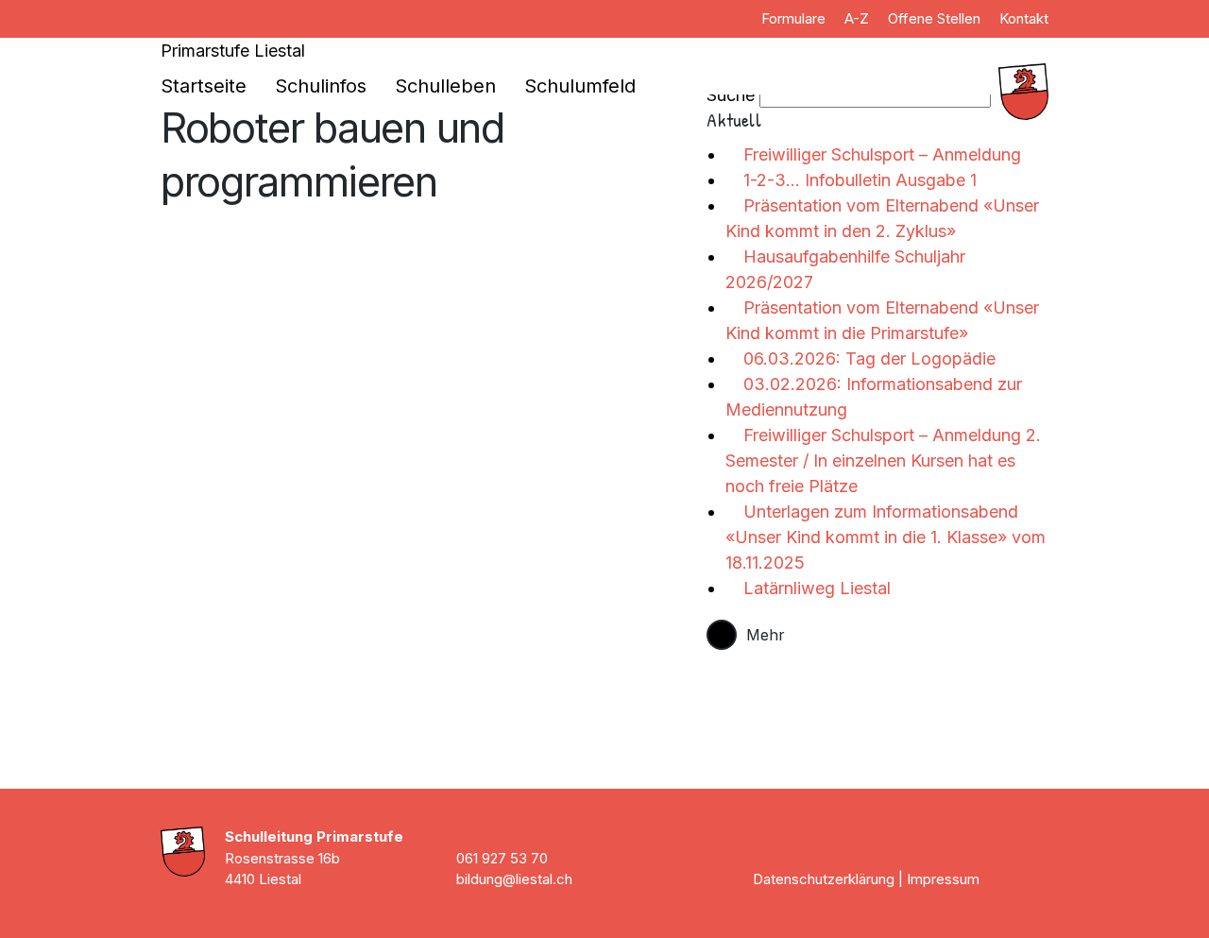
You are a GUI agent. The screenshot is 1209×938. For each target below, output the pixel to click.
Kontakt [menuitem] (1023, 18)
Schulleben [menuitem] (445, 86)
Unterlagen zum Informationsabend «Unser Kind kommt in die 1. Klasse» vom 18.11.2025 (885, 537)
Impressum (943, 879)
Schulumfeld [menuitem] (580, 86)
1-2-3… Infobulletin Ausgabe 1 (858, 180)
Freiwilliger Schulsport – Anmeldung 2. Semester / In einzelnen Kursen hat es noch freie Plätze (883, 460)
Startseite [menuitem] (204, 86)
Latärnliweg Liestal (815, 588)
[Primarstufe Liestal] (916, 91)
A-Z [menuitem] (856, 18)
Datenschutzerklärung (823, 879)
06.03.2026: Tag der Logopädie (867, 358)
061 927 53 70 (502, 858)
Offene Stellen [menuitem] (934, 18)
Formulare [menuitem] (793, 18)
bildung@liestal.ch (514, 879)
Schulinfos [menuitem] (320, 86)
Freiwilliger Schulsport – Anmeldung (880, 154)
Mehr (765, 634)
